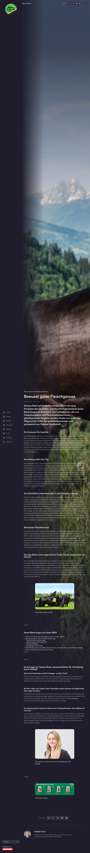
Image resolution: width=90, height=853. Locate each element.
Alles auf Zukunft (26, 3)
